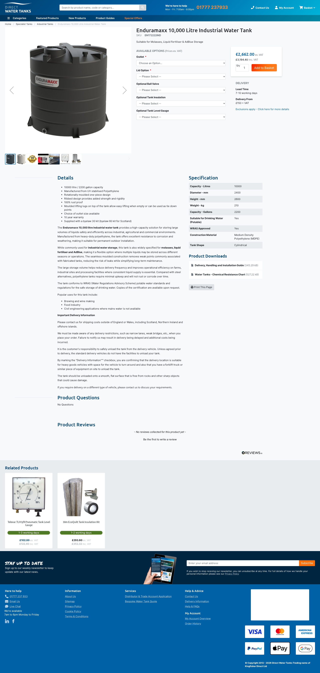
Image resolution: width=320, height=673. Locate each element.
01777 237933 (212, 7)
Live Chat (15, 606)
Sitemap (70, 601)
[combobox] (103, 8)
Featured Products (47, 18)
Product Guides (105, 18)
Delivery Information (197, 601)
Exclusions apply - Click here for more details (262, 109)
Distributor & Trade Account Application (148, 596)
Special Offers (133, 18)
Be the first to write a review (160, 439)
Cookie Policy (73, 611)
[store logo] (18, 7)
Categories (19, 18)
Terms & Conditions (76, 616)
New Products (77, 18)
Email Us (15, 601)
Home (8, 24)
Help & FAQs (192, 606)
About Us (70, 596)
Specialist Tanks (24, 24)
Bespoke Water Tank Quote (141, 601)
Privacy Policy (232, 573)
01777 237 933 (19, 596)
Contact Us (191, 596)
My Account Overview (198, 618)
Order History (193, 623)
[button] (11, 90)
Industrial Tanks (45, 24)
